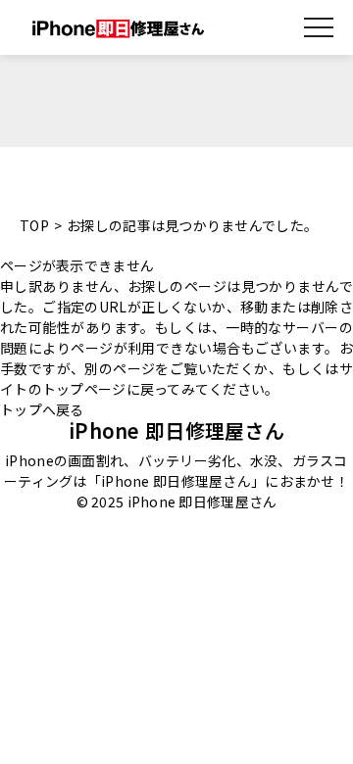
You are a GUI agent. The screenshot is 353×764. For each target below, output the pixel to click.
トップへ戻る (42, 409)
